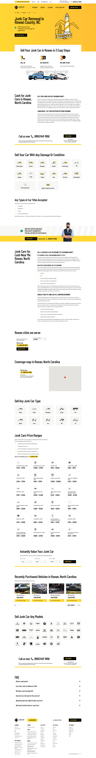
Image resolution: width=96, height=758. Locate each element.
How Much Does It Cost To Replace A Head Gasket (31, 751)
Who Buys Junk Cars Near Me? (25, 691)
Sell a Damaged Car (18, 745)
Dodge (70, 733)
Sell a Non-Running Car (18, 744)
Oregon (54, 742)
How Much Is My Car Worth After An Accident (32, 749)
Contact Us (16, 737)
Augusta (42, 733)
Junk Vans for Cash (18, 751)
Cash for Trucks (17, 752)
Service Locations (17, 728)
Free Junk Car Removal (31, 727)
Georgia (54, 746)
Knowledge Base (44, 1)
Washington (55, 739)
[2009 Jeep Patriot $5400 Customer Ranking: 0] (39, 588)
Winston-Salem (43, 746)
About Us (16, 727)
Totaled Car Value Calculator (32, 733)
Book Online (68, 136)
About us (33, 1)
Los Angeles (42, 730)
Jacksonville (42, 737)
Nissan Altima (71, 730)
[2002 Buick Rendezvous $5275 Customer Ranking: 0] (22, 588)
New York (54, 727)
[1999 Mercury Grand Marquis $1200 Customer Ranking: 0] (56, 588)
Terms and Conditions (18, 736)
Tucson (42, 742)
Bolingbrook (42, 734)
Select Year (22, 558)
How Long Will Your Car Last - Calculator (31, 738)
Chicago (42, 739)
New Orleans (43, 745)
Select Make (37, 558)
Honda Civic (71, 727)
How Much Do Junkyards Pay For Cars (32, 754)
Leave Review (32, 720)
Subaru (70, 734)
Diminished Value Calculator (31, 736)
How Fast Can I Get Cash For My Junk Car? (28, 696)
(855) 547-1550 (77, 2)
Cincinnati (42, 728)
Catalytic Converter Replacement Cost (30, 746)
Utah (53, 728)
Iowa (53, 731)
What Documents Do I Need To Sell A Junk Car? (29, 701)
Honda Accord (71, 728)
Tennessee (55, 734)
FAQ (15, 730)
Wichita (42, 727)
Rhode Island (55, 736)
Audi (69, 736)
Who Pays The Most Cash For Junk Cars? (27, 705)
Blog (38, 1)
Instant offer (74, 7)
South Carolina (55, 743)
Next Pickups (71, 605)
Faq (50, 1)
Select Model (52, 558)
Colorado (54, 733)
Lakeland (42, 731)
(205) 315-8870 (23, 345)
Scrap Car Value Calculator (23, 1)
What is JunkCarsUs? (22, 681)
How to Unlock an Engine (31, 744)
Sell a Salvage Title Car (18, 749)
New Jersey (55, 730)
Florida (54, 745)
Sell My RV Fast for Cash (18, 742)
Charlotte (42, 736)
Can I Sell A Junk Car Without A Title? (26, 686)
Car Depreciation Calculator (31, 734)
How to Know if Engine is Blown (32, 743)
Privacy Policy (17, 734)
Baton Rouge (43, 743)
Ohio (53, 740)
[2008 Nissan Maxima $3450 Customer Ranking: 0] (73, 588)
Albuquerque (43, 740)
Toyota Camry (71, 731)
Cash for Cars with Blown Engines (19, 748)
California (54, 737)
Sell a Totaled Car (17, 754)
